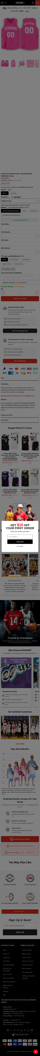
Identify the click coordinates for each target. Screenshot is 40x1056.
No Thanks (20, 546)
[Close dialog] (36, 506)
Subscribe (20, 542)
